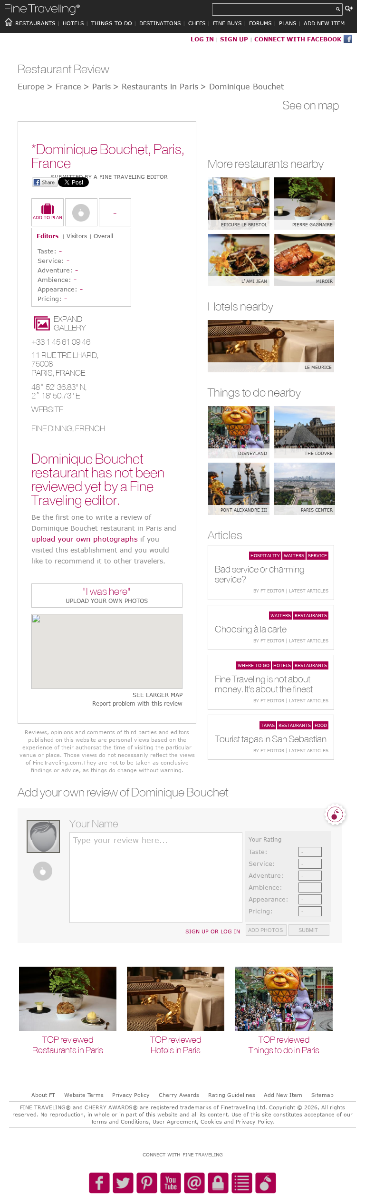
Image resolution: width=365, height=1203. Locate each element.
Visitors (77, 236)
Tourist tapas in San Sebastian (271, 738)
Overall (103, 236)
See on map (310, 105)
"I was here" (107, 592)
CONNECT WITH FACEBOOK (297, 39)
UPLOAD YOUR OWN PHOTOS (107, 600)
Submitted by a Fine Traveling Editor (109, 177)
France (70, 373)
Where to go (253, 665)
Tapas (268, 725)
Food (321, 725)
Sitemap (322, 1095)
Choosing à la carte (251, 628)
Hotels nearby (240, 306)
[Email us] (194, 1183)
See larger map (157, 695)
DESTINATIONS (160, 23)
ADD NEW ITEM (324, 23)
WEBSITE (47, 409)
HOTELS (73, 23)
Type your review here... (120, 840)
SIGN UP (234, 39)
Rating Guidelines (231, 1095)
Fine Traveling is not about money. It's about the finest (264, 683)
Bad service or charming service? (260, 573)
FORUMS (260, 23)
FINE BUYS (227, 23)
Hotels (282, 665)
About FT (43, 1095)
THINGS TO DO (111, 23)
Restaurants (311, 615)
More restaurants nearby (266, 163)
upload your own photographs (84, 538)
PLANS (288, 23)
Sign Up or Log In (212, 931)
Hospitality (265, 555)
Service (317, 555)
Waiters (294, 555)
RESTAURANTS (35, 23)
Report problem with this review (137, 703)
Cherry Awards (179, 1095)
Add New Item (283, 1095)
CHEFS (197, 23)
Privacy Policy (131, 1095)
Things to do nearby (254, 392)
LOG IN (202, 39)
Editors (47, 236)
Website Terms (84, 1095)
